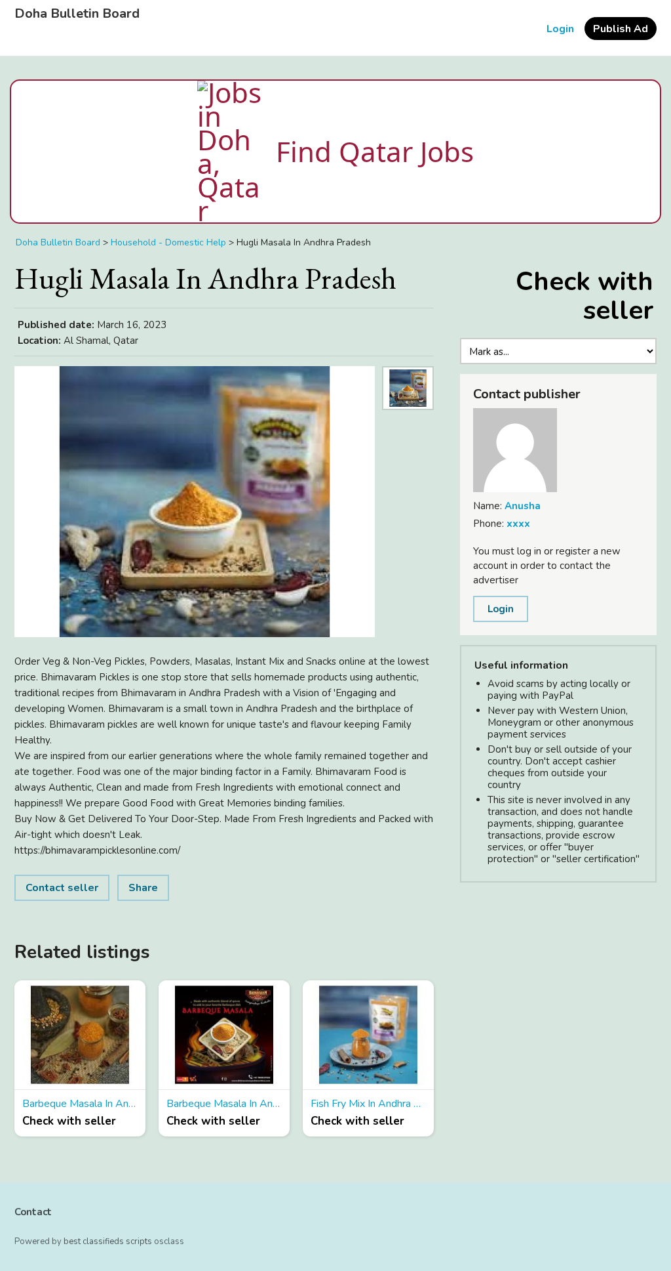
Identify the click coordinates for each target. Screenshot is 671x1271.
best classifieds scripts (108, 1241)
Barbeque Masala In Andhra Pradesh (80, 1104)
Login (560, 29)
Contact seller (62, 888)
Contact (33, 1212)
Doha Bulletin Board (77, 14)
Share (143, 888)
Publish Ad (620, 29)
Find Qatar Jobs (375, 151)
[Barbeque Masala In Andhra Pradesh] (79, 1035)
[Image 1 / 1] (194, 501)
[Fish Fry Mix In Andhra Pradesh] (368, 1035)
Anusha (523, 505)
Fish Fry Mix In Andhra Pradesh (368, 1104)
